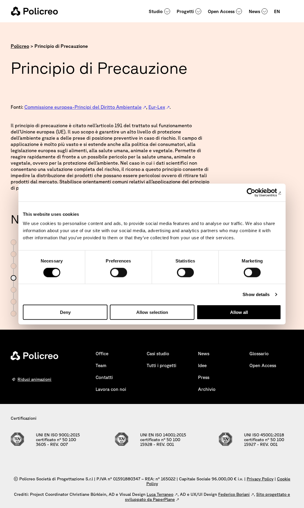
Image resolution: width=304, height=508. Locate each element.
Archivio (207, 389)
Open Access (221, 11)
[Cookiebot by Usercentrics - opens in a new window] (255, 192)
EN (277, 11)
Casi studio (158, 353)
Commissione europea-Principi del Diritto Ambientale (83, 107)
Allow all (239, 312)
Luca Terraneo (160, 494)
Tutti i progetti (161, 365)
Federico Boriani (234, 494)
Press (203, 377)
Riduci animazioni (34, 379)
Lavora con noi (111, 389)
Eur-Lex (156, 107)
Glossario (259, 353)
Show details (256, 294)
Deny (65, 312)
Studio (156, 11)
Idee (202, 365)
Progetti (185, 11)
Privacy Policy (260, 478)
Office (102, 353)
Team (101, 365)
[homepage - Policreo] (34, 11)
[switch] (118, 272)
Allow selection (152, 312)
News (254, 11)
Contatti (104, 377)
